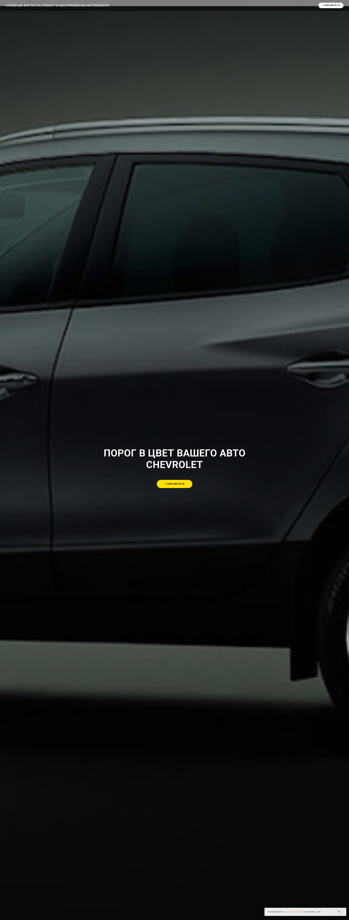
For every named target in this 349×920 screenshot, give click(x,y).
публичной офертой (294, 911)
